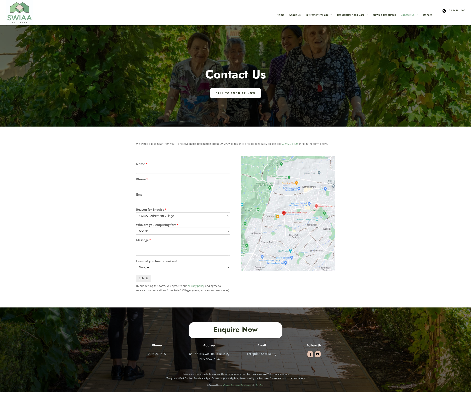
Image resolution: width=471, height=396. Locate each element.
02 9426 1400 (457, 10)
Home (280, 15)
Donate (427, 15)
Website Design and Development (238, 385)
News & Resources (384, 15)
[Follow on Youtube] (318, 354)
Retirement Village (317, 15)
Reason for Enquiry (151, 210)
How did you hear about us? (156, 261)
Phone (142, 179)
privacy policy (196, 286)
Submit (143, 278)
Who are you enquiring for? (157, 225)
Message (143, 240)
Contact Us (408, 15)
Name (141, 164)
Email (140, 195)
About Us (295, 15)
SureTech (260, 385)
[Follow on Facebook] (310, 354)
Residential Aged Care (350, 15)
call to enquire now (235, 93)
